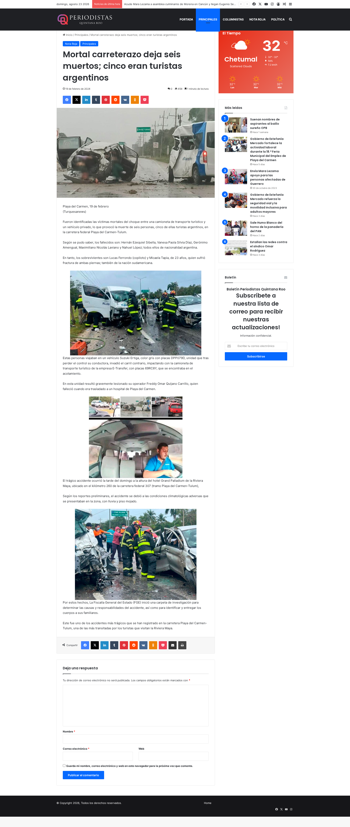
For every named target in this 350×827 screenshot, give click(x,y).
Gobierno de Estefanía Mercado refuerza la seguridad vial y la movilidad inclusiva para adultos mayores (268, 203)
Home (207, 803)
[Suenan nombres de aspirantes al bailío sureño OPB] (236, 125)
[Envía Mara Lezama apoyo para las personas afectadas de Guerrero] (236, 176)
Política (278, 19)
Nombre (69, 731)
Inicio (69, 34)
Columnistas (233, 19)
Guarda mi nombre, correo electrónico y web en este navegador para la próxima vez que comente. (129, 765)
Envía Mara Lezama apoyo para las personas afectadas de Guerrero (267, 177)
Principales (208, 19)
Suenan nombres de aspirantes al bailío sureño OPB (265, 123)
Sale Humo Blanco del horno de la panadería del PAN (266, 227)
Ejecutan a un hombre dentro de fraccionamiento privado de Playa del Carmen (173, 4)
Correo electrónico (76, 748)
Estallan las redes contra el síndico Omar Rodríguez (268, 246)
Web (141, 748)
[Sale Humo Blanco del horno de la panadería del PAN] (236, 228)
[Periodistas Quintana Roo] (84, 19)
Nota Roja (257, 19)
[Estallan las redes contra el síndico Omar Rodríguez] (236, 247)
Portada (186, 19)
